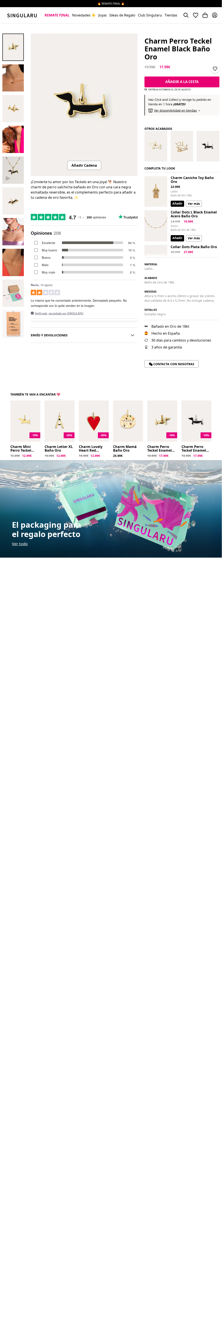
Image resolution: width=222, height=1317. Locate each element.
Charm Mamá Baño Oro (125, 449)
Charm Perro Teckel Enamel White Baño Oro (161, 449)
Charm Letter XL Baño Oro (59, 449)
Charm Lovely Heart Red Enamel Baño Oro (90, 449)
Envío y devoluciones (49, 335)
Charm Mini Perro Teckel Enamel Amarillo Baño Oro (24, 449)
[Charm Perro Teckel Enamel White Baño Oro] (155, 146)
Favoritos (195, 15)
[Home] (22, 15)
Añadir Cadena (84, 165)
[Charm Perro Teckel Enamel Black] (208, 146)
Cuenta (214, 15)
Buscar (186, 15)
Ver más (194, 204)
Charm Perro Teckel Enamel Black (193, 449)
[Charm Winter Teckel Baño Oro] (182, 146)
